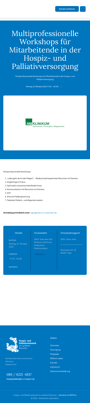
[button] (84, 400)
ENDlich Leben (56, 358)
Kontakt (53, 362)
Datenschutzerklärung (60, 371)
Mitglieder (54, 354)
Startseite (54, 345)
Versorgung (55, 349)
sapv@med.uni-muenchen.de (43, 212)
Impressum (55, 367)
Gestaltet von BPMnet (67, 395)
